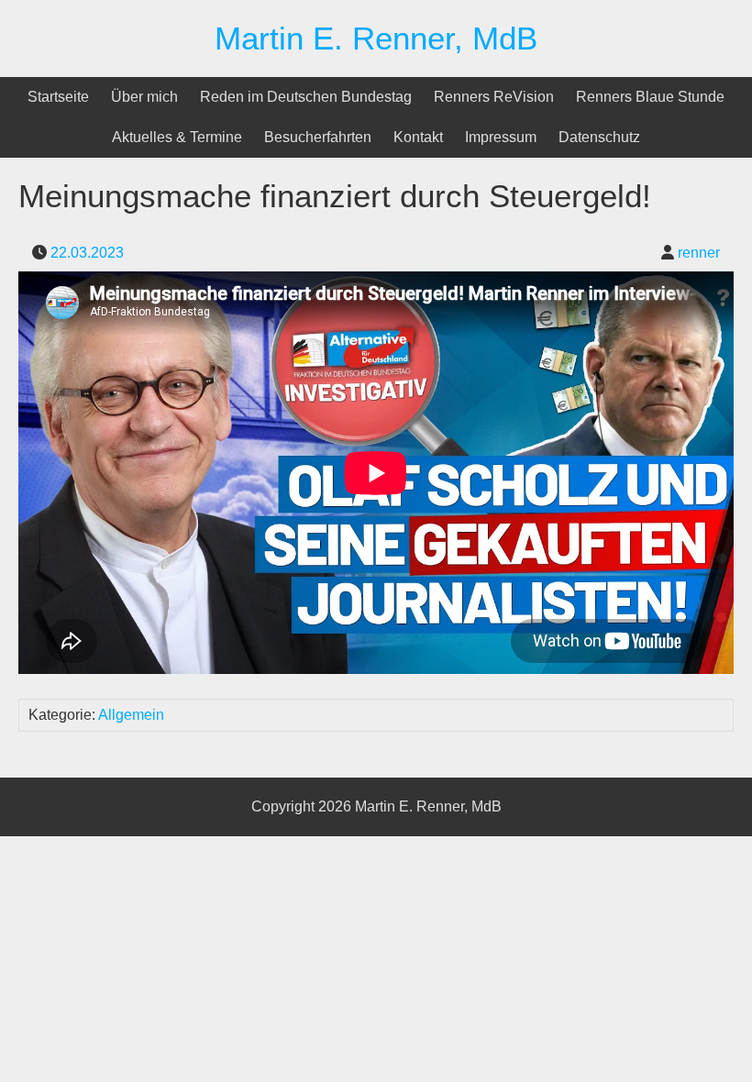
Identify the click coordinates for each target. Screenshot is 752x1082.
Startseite (58, 97)
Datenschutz (599, 137)
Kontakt (418, 137)
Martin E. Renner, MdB (376, 38)
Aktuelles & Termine (177, 137)
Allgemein (131, 715)
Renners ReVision (494, 97)
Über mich (144, 97)
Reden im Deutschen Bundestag (306, 97)
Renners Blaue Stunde (650, 97)
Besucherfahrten (317, 137)
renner (699, 252)
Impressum (500, 137)
